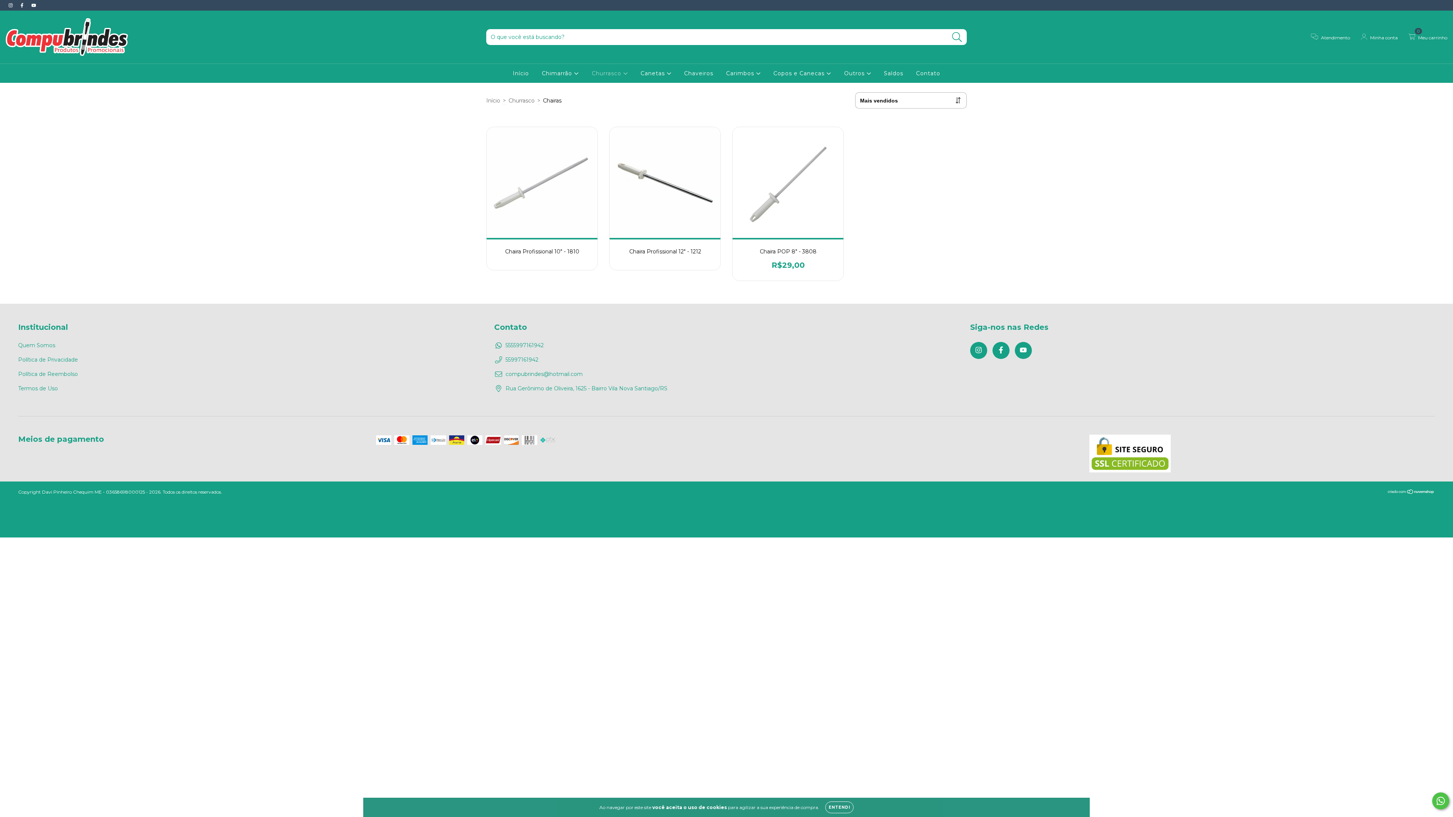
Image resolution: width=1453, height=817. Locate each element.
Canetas (654, 73)
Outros (855, 73)
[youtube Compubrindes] (34, 5)
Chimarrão (558, 73)
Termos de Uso (38, 388)
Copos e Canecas (799, 73)
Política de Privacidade (48, 359)
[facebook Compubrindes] (22, 5)
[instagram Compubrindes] (11, 5)
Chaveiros (698, 73)
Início (521, 73)
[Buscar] (957, 37)
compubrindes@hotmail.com (544, 374)
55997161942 (522, 359)
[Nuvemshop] (1411, 492)
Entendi (839, 807)
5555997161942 (525, 345)
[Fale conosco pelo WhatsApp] (1440, 800)
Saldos (893, 73)
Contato (928, 73)
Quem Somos (36, 345)
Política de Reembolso (48, 374)
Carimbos (741, 73)
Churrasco (607, 73)
